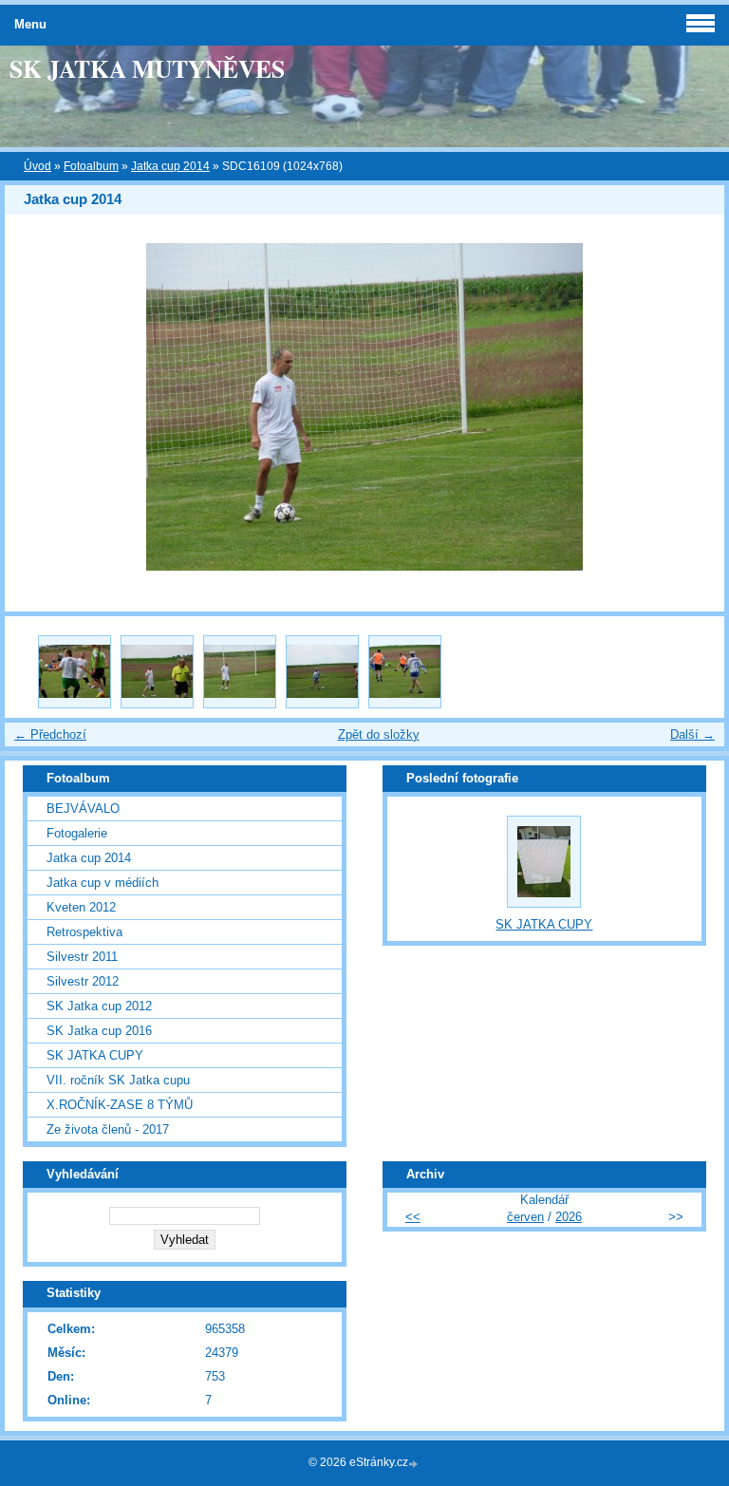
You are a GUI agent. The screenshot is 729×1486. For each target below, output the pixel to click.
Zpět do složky (379, 734)
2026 (568, 1217)
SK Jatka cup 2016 (99, 1031)
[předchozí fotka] (35, 407)
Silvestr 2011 (82, 957)
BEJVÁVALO (83, 808)
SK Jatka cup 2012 (99, 1006)
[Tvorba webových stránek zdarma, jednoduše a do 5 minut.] (414, 1463)
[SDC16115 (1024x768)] (404, 671)
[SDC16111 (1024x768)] (322, 671)
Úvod (37, 166)
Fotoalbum (91, 166)
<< (413, 1217)
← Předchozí (50, 734)
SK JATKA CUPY (95, 1055)
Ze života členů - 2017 (108, 1129)
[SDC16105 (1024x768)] (157, 671)
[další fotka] (693, 407)
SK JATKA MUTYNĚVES (147, 68)
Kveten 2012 (81, 907)
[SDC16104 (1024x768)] (74, 671)
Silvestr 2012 (83, 981)
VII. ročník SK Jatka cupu (118, 1080)
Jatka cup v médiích (103, 882)
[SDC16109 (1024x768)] (239, 671)
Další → (692, 734)
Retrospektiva (84, 932)
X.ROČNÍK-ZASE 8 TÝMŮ (120, 1105)
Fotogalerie (77, 833)
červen (525, 1217)
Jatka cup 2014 (170, 166)
